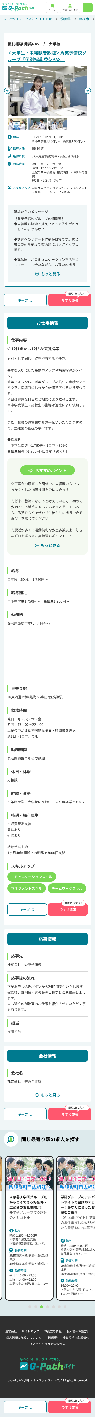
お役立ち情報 (53, 1331)
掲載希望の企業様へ (76, 1337)
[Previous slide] (7, 91)
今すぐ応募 (69, 300)
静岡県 (65, 18)
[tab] (29, 1306)
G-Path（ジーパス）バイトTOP (28, 18)
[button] (17, 124)
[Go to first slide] (88, 91)
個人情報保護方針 (78, 1331)
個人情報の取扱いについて (23, 1337)
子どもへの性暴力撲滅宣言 (47, 1344)
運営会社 (11, 1331)
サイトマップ (30, 1331)
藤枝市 (84, 18)
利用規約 (52, 1337)
